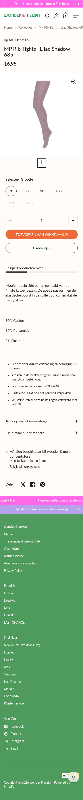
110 (12, 203)
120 (30, 203)
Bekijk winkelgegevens (25, 466)
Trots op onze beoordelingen (27, 421)
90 (42, 191)
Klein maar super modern (25, 433)
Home (8, 27)
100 (59, 191)
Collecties (25, 27)
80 (27, 191)
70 (11, 191)
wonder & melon (41, 782)
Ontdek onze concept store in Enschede (41, 4)
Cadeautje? (41, 248)
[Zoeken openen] (47, 16)
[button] (73, 220)
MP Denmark (19, 40)
